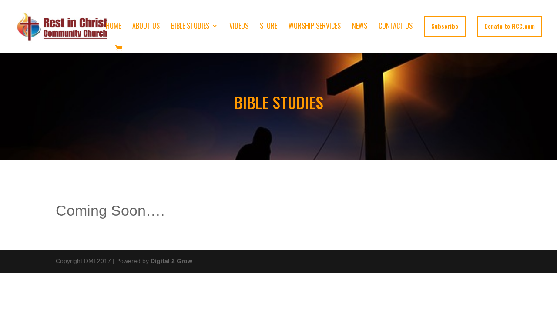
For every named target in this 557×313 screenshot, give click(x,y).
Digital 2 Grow (171, 260)
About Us (146, 27)
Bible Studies (190, 27)
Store (268, 27)
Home (113, 27)
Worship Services (315, 27)
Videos (238, 27)
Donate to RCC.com (509, 25)
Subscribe (444, 25)
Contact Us (396, 27)
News (359, 27)
